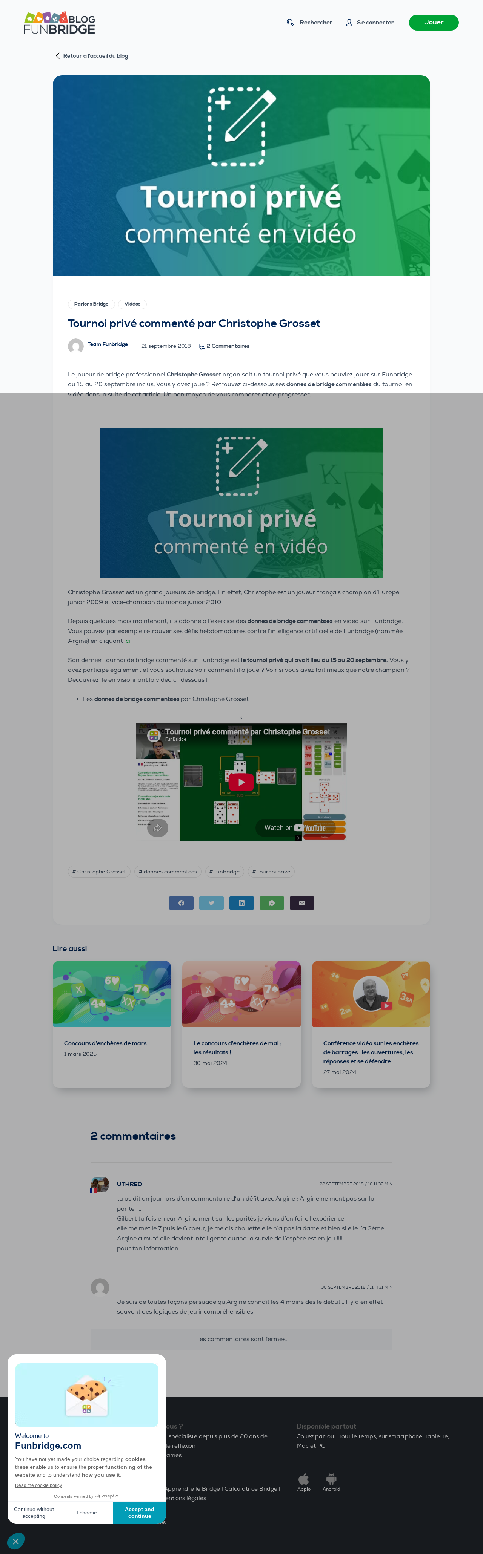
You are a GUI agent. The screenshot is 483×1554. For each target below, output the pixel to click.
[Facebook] (181, 903)
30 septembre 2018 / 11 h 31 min (356, 1287)
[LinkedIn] (241, 903)
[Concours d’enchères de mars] (112, 994)
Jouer (434, 22)
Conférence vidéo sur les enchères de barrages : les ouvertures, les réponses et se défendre (371, 1052)
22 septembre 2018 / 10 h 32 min (356, 1184)
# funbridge (224, 872)
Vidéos (132, 304)
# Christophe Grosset (99, 872)
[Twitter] (211, 903)
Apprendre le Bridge (192, 1489)
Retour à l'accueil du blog (95, 56)
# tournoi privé (271, 872)
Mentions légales (183, 1498)
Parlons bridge (91, 304)
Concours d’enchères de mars (105, 1043)
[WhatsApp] (272, 903)
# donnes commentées (168, 872)
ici (127, 641)
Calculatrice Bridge (251, 1489)
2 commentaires (228, 346)
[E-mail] (302, 903)
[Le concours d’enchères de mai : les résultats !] (241, 994)
